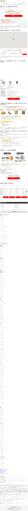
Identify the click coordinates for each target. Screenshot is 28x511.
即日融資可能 (2, 204)
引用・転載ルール (12, 508)
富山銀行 (2, 329)
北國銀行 (2, 331)
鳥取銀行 (2, 393)
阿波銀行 (2, 417)
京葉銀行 (2, 315)
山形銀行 (2, 290)
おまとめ (2, 208)
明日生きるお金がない (11, 478)
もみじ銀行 (2, 397)
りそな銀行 (2, 268)
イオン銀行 (2, 465)
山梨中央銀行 (2, 337)
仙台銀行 (2, 288)
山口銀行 (2, 405)
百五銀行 (2, 368)
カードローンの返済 (3, 233)
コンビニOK (16, 208)
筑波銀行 (2, 304)
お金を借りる (18, 478)
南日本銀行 (2, 450)
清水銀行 (2, 354)
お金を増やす (15, 478)
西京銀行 (2, 403)
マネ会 (1, 4)
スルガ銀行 (2, 352)
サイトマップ (15, 509)
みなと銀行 (2, 383)
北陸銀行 (2, 333)
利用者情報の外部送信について (10, 509)
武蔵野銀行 (2, 317)
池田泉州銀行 (2, 372)
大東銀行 (2, 292)
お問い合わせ (19, 509)
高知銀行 (2, 411)
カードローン (3, 4)
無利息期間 (16, 205)
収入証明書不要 (16, 204)
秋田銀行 (2, 286)
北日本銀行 (2, 282)
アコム (1, 251)
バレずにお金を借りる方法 (2, 478)
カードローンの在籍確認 (4, 235)
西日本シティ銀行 (3, 427)
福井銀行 (2, 335)
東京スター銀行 (2, 321)
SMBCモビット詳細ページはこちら (23, 24)
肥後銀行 (2, 440)
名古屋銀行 (2, 356)
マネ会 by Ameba (3, 496)
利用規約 (9, 508)
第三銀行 (2, 370)
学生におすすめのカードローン (10, 482)
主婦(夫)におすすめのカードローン (3, 482)
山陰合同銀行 (2, 395)
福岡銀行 (2, 425)
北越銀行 (2, 327)
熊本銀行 (2, 438)
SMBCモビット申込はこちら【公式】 (7, 146)
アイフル (2, 249)
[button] (13, 39)
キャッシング (2, 223)
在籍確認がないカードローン (4, 225)
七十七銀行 (2, 284)
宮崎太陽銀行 (2, 448)
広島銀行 (2, 401)
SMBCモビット (7, 4)
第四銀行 (2, 325)
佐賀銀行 (2, 429)
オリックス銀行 (2, 467)
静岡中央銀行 (2, 350)
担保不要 (2, 205)
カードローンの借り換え (4, 231)
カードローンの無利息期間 (2, 480)
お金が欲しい (20, 478)
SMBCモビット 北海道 (11, 4)
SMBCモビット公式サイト (10, 173)
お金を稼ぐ (23, 478)
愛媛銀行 (2, 413)
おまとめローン (2, 229)
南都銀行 (2, 385)
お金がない (26, 478)
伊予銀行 (2, 415)
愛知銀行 (2, 358)
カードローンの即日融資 (4, 227)
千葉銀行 (2, 319)
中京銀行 (2, 360)
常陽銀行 (2, 302)
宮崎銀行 (2, 446)
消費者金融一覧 (1, 476)
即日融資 (23, 480)
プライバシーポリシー (17, 508)
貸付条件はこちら (15, 487)
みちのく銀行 (2, 280)
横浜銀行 (2, 300)
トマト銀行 (2, 399)
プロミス (2, 253)
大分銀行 (2, 442)
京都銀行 (2, 366)
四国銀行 (2, 409)
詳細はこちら (13, 15)
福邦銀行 (2, 381)
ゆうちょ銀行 (2, 266)
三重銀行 (2, 364)
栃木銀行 (2, 313)
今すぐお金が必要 (7, 478)
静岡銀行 (2, 348)
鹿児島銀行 (2, 444)
